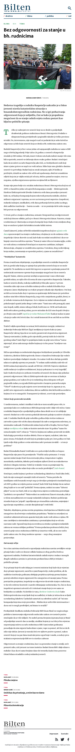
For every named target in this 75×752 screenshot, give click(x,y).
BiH (14, 24)
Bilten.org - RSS (57, 739)
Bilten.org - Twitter (62, 739)
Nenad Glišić (8, 690)
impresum (54, 734)
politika (50, 16)
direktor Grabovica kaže (49, 592)
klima (29, 16)
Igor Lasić (7, 677)
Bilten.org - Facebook (68, 739)
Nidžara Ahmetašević (33, 98)
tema (22, 24)
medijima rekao (16, 428)
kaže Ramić (59, 468)
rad (69, 16)
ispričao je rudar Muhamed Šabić (37, 314)
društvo (9, 16)
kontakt (64, 734)
